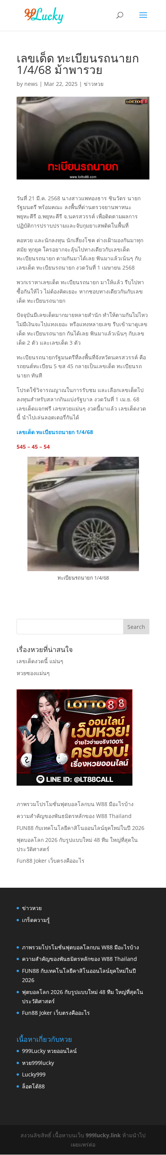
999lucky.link (103, 1135)
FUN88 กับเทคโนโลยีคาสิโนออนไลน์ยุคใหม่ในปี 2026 (80, 827)
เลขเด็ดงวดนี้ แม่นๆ (40, 661)
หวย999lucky (38, 1062)
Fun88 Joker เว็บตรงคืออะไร (51, 860)
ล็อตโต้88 (33, 1086)
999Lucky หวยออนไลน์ (49, 1050)
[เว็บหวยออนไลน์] (74, 783)
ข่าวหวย (93, 83)
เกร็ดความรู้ (36, 920)
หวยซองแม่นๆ (33, 673)
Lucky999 (34, 1074)
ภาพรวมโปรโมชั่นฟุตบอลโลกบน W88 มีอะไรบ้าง (75, 804)
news (31, 83)
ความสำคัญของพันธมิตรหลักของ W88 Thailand (74, 816)
